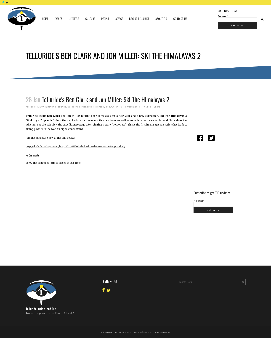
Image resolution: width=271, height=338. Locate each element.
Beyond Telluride (57, 106)
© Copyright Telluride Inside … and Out (121, 332)
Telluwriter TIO (114, 106)
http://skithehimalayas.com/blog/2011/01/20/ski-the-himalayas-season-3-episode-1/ (75, 146)
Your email (223, 16)
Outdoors (72, 106)
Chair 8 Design (162, 332)
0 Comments (132, 106)
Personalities (86, 106)
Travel (98, 106)
